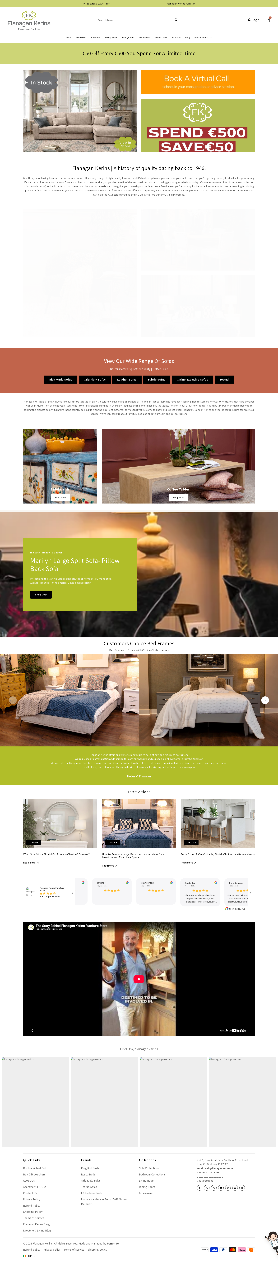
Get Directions (205, 1180)
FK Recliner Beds (91, 1193)
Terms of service (74, 1249)
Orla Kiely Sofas (91, 1180)
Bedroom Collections (152, 1174)
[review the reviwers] (76, 882)
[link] (60, 466)
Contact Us (30, 1193)
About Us (29, 1180)
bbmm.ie (113, 1243)
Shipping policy (97, 1249)
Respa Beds (88, 1174)
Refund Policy (31, 1205)
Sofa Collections (149, 1168)
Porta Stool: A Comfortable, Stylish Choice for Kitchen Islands (218, 854)
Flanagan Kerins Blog (36, 1224)
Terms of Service (33, 1218)
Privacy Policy (31, 1199)
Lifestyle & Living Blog (37, 1230)
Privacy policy (51, 1249)
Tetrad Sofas (89, 1187)
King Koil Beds (90, 1168)
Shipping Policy (33, 1212)
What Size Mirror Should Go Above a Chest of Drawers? (56, 854)
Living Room (146, 1180)
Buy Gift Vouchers (34, 1174)
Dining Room (147, 1187)
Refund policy (31, 1249)
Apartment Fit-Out (34, 1187)
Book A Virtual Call (34, 1168)
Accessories (146, 1193)
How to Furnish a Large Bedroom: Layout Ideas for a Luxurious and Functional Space (133, 856)
